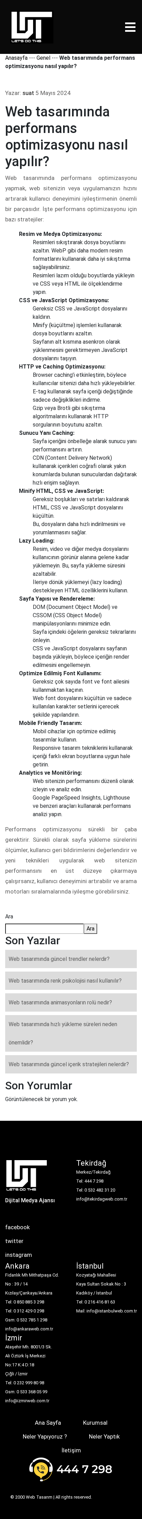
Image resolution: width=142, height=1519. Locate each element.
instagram (18, 1254)
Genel (43, 58)
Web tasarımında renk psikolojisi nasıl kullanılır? (65, 980)
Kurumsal (95, 1422)
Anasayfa (16, 58)
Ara (9, 916)
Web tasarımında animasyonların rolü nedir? (60, 1002)
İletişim (71, 1450)
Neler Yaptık (104, 1436)
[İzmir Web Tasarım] (26, 1177)
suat (28, 92)
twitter (14, 1241)
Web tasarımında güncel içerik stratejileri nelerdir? (69, 1064)
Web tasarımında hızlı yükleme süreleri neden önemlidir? (63, 1033)
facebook (17, 1227)
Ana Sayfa (48, 1422)
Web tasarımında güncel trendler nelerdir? (59, 959)
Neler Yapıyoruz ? (45, 1436)
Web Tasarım (39, 1497)
